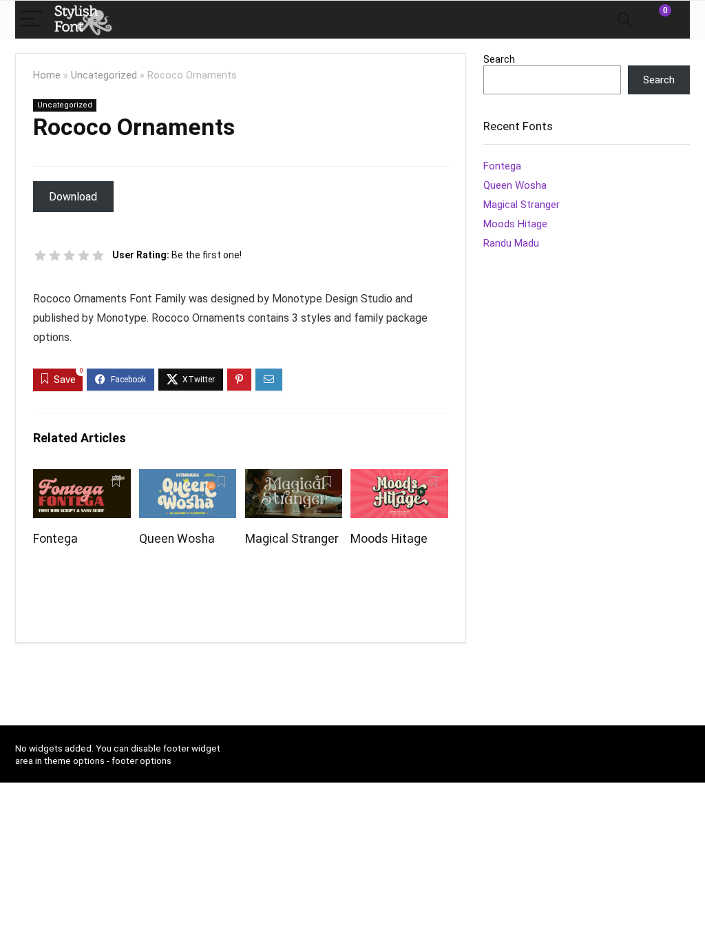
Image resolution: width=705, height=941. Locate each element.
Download (73, 196)
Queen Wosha (177, 539)
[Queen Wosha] (187, 478)
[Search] (624, 19)
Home (47, 75)
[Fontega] (81, 478)
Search (499, 59)
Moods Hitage (389, 539)
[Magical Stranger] (293, 478)
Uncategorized (104, 75)
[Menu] (31, 19)
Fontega (55, 539)
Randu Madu (511, 243)
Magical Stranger (292, 539)
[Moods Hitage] (399, 478)
